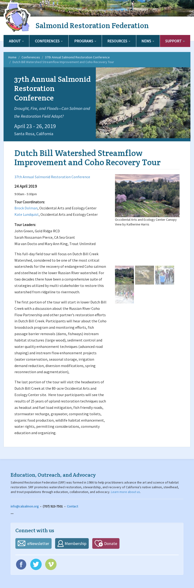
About (15, 41)
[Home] (18, 17)
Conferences (47, 41)
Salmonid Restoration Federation (92, 25)
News (146, 41)
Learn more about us (125, 492)
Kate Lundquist (26, 214)
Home (12, 57)
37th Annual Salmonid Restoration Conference (77, 57)
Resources (117, 41)
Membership (75, 543)
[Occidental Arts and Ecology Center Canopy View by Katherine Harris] (147, 195)
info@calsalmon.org (25, 506)
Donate (110, 543)
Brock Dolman (26, 208)
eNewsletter (38, 543)
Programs (84, 41)
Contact (72, 506)
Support (173, 41)
